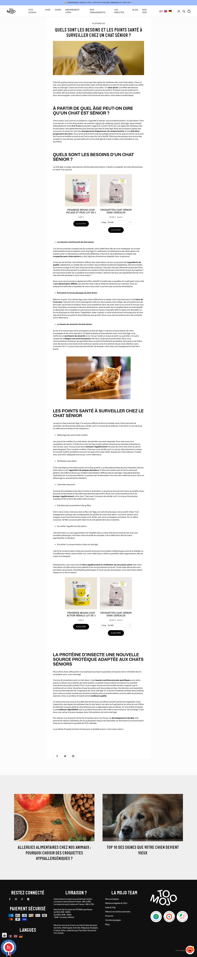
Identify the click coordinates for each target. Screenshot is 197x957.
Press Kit (109, 916)
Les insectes (119, 11)
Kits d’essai (32, 11)
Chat (48, 10)
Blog (107, 924)
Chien (58, 10)
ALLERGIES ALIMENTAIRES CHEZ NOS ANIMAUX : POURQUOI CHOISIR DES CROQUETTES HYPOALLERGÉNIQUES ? (54, 852)
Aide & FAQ (110, 907)
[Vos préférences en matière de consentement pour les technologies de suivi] (4, 935)
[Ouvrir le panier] (189, 11)
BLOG (135, 10)
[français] (161, 11)
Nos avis (144, 11)
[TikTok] (22, 899)
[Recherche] (184, 11)
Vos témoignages (113, 920)
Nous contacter (112, 899)
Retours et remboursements (117, 911)
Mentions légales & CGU (116, 903)
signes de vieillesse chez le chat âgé (112, 123)
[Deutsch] (170, 11)
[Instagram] (16, 899)
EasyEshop (183, 950)
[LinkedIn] (28, 899)
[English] (165, 11)
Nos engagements (97, 11)
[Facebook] (10, 899)
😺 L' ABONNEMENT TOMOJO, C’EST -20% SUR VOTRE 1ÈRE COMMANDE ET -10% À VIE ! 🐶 (98, 3)
